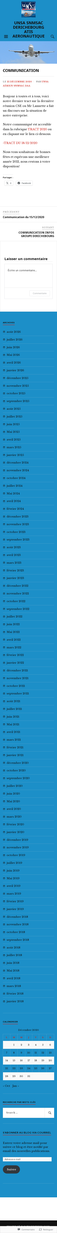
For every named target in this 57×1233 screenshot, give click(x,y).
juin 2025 (13, 424)
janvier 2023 (15, 578)
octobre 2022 (16, 601)
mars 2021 (14, 739)
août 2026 (14, 332)
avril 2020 (14, 809)
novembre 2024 (18, 470)
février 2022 (15, 655)
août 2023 (14, 547)
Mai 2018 (13, 970)
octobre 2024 (16, 478)
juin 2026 (13, 347)
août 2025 (14, 409)
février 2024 (15, 509)
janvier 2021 (15, 755)
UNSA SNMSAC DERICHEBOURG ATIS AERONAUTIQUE (29, 29)
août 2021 (13, 701)
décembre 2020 (18, 763)
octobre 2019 (16, 855)
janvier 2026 (15, 370)
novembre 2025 (18, 386)
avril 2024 (14, 501)
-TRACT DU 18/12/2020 (20, 143)
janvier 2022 (15, 662)
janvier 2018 (15, 1001)
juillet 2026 (14, 339)
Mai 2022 (13, 632)
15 (14, 1060)
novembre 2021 (17, 678)
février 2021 (15, 747)
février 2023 (15, 570)
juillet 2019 (14, 863)
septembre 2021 (18, 693)
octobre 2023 (16, 532)
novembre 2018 (17, 924)
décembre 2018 (17, 917)
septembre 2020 (18, 778)
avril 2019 (13, 886)
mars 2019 (14, 893)
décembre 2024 (17, 462)
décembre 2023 (17, 516)
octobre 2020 (16, 770)
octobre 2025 (16, 393)
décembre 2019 (17, 840)
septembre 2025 (18, 401)
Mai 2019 (13, 878)
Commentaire (40, 293)
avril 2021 (13, 732)
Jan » (15, 1086)
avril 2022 (14, 639)
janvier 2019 (15, 909)
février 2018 (15, 993)
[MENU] (6, 36)
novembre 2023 (18, 524)
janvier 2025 (15, 455)
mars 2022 (14, 647)
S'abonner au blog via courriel (27, 1132)
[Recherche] (49, 36)
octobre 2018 (16, 932)
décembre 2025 (17, 378)
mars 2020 (14, 816)
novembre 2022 (18, 593)
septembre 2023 (18, 539)
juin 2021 (13, 716)
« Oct (6, 1086)
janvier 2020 (15, 832)
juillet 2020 (15, 786)
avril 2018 (13, 978)
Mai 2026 (13, 355)
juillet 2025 (14, 416)
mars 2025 (14, 447)
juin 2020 (13, 793)
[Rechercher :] (28, 1113)
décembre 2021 (17, 670)
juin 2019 (13, 870)
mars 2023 (14, 562)
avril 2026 (14, 362)
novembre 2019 (18, 847)
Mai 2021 (13, 724)
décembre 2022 (17, 585)
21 (6, 1068)
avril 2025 (14, 439)
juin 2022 (13, 624)
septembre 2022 (18, 609)
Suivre (11, 1169)
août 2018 (13, 947)
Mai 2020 (13, 801)
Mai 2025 (13, 432)
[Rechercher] (49, 1113)
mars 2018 (14, 986)
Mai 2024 (13, 493)
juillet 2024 (14, 485)
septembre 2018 (18, 940)
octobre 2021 (16, 686)
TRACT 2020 (37, 129)
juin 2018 (13, 963)
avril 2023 (14, 555)
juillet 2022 (14, 616)
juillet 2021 (14, 709)
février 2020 (15, 824)
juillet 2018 (14, 955)
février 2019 (15, 901)
